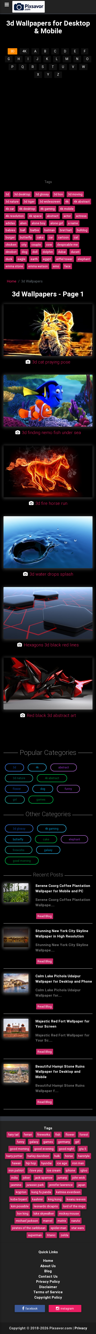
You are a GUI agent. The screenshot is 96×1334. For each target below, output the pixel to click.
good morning (19, 1149)
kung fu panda (41, 1192)
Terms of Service (48, 1292)
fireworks (43, 1134)
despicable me (67, 244)
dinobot (11, 252)
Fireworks (18, 850)
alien (23, 223)
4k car (10, 209)
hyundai (46, 1163)
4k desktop (27, 209)
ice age (62, 1163)
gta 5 (82, 1149)
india (14, 1177)
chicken (11, 244)
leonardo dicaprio (46, 1206)
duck (9, 259)
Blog (48, 1271)
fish (57, 1134)
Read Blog (45, 916)
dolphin (48, 252)
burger (10, 237)
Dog (42, 789)
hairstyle (84, 1156)
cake (40, 237)
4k (67, 201)
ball (22, 230)
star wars (77, 1228)
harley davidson (38, 1156)
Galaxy (48, 850)
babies (10, 230)
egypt (47, 259)
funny (20, 1142)
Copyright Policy (48, 1297)
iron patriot (16, 1170)
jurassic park (35, 1185)
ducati (75, 252)
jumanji (62, 1177)
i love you (35, 1170)
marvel (47, 1221)
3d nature (12, 201)
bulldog (82, 230)
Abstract (63, 767)
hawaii (16, 1163)
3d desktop (22, 194)
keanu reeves (76, 1199)
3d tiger (29, 201)
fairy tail (13, 1134)
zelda (64, 1235)
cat (76, 237)
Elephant (74, 839)
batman (49, 230)
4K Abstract (52, 778)
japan (81, 1185)
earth (34, 259)
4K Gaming (51, 828)
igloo (83, 1170)
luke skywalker (44, 1213)
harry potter (14, 1156)
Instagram (67, 1308)
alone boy (38, 223)
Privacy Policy (48, 1281)
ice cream (54, 1170)
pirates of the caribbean (28, 1228)
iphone (70, 1170)
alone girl (56, 223)
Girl (15, 799)
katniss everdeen (68, 1192)
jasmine (16, 1185)
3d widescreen (50, 201)
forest (83, 1134)
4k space (35, 216)
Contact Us (48, 1276)
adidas (10, 223)
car (51, 237)
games (48, 1142)
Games (40, 799)
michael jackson (27, 1221)
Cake (46, 839)
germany (64, 1142)
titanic (51, 1235)
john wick (78, 1177)
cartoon (63, 237)
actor (67, 216)
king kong (55, 1199)
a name (73, 223)
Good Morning (22, 860)
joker (26, 1177)
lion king (22, 1213)
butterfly (26, 237)
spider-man (58, 1228)
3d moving (75, 194)
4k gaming (47, 209)
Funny (68, 789)
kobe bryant (18, 1199)
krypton (21, 1192)
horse (69, 1156)
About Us (48, 1266)
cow (49, 244)
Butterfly (18, 839)
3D (12, 51)
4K (24, 51)
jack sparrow (43, 1177)
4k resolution (15, 216)
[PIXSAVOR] (28, 7)
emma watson (38, 266)
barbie (34, 230)
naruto (75, 1221)
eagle (21, 259)
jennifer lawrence (61, 1185)
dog (24, 252)
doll (35, 252)
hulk (57, 1156)
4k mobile (67, 209)
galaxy (33, 1142)
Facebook (31, 1308)
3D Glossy (19, 828)
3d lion (58, 194)
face (67, 266)
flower (69, 1134)
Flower (17, 789)
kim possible (20, 1206)
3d (7, 194)
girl (77, 1142)
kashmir (37, 1199)
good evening (44, 1149)
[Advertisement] (48, 129)
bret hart (66, 230)
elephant (84, 259)
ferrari (28, 1134)
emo (56, 266)
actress (81, 216)
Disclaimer (48, 1287)
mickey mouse (69, 1213)
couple (36, 244)
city (23, 244)
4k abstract (82, 201)
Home (11, 281)
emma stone (14, 266)
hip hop (31, 1163)
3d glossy (42, 194)
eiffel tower (64, 259)
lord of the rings (74, 1206)
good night (66, 1149)
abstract (52, 216)
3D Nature (19, 778)
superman (35, 1235)
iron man (78, 1163)
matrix (62, 1221)
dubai (62, 252)
